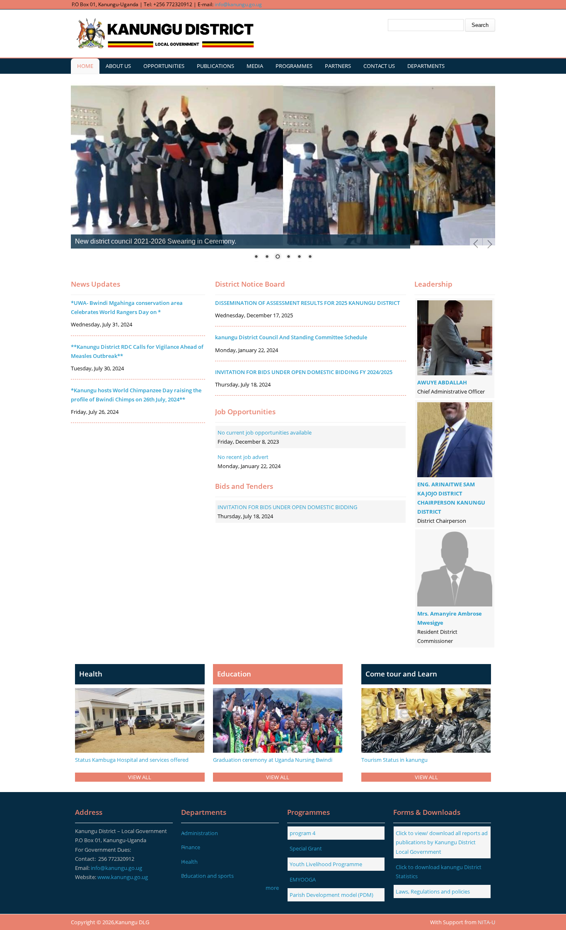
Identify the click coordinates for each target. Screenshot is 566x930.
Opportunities (163, 66)
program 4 (302, 833)
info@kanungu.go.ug (238, 4)
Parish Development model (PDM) (331, 895)
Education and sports (207, 875)
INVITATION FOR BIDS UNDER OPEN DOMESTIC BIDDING (287, 507)
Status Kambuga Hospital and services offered (132, 759)
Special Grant (306, 848)
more (272, 887)
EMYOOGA (303, 879)
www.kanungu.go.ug (122, 877)
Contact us (379, 66)
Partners (338, 66)
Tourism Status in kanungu (394, 759)
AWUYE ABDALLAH (442, 382)
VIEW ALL (139, 777)
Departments (426, 66)
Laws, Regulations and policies (433, 891)
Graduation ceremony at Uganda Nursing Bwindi (272, 759)
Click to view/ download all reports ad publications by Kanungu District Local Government (442, 842)
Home (85, 66)
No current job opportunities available (265, 432)
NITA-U (486, 922)
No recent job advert (243, 457)
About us (118, 66)
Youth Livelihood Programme (326, 864)
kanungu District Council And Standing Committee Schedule (291, 337)
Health (189, 861)
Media (255, 66)
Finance (190, 847)
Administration (199, 833)
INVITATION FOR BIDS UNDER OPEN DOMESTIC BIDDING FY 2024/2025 (303, 372)
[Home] (164, 33)
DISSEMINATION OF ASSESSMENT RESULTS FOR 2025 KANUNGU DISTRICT (307, 303)
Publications (215, 66)
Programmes (294, 66)
